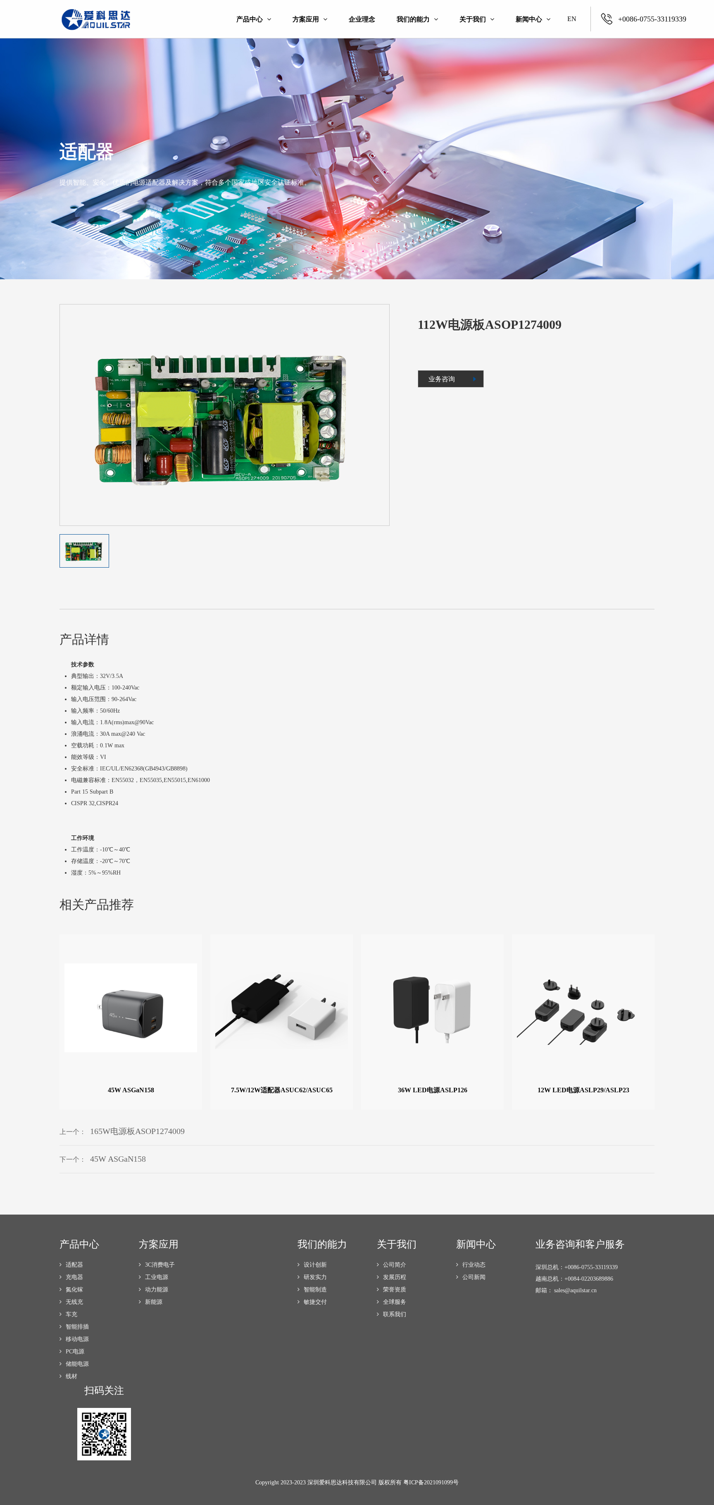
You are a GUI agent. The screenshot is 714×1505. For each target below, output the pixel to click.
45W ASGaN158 (118, 1158)
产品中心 (249, 19)
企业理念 (362, 19)
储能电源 (77, 1364)
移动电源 (77, 1339)
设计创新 (315, 1265)
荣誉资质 (394, 1289)
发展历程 (394, 1277)
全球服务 (394, 1302)
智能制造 (315, 1289)
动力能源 (156, 1289)
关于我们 (472, 19)
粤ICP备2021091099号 (431, 1482)
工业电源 (156, 1277)
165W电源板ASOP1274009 (137, 1131)
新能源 (153, 1302)
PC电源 (75, 1351)
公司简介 (394, 1265)
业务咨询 (441, 379)
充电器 (74, 1277)
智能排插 (77, 1327)
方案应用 (306, 19)
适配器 (74, 1265)
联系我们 (394, 1314)
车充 (71, 1314)
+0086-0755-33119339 (652, 19)
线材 (71, 1376)
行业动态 (474, 1265)
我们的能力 (413, 19)
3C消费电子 (160, 1265)
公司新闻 (474, 1277)
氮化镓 (74, 1289)
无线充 (74, 1302)
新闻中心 (529, 19)
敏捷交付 (315, 1302)
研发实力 (315, 1277)
